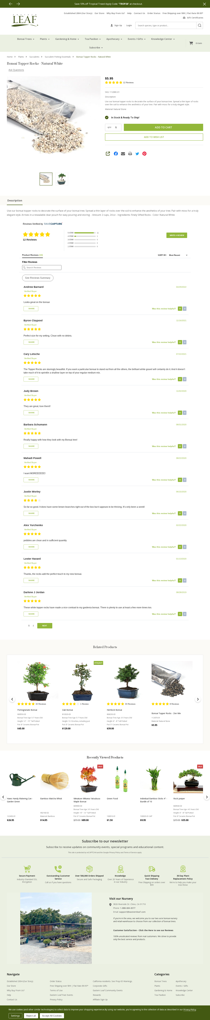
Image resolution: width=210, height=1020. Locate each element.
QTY (109, 127)
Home (10, 56)
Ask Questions (16, 70)
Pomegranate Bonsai (27, 709)
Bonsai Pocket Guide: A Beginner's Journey (84, 800)
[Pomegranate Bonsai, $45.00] (37, 681)
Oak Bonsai (67, 709)
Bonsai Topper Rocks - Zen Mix (166, 713)
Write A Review (177, 235)
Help (129, 13)
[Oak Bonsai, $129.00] (82, 681)
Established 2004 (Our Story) (78, 13)
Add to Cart (163, 127)
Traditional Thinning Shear (185, 798)
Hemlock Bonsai (114, 709)
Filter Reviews (29, 262)
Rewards (97, 995)
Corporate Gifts (100, 985)
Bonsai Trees (24, 39)
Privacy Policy (114, 853)
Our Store (99, 13)
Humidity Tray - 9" (148, 798)
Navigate (13, 974)
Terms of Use (56, 990)
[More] (33, 39)
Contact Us (139, 13)
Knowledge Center (161, 39)
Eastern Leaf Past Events (61, 995)
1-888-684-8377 (127, 908)
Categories (161, 974)
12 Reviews (128, 82)
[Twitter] (137, 154)
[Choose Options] (49, 826)
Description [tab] (14, 200)
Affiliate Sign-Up (100, 999)
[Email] (123, 154)
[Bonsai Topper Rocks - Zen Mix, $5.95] (172, 681)
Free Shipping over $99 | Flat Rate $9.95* (183, 13)
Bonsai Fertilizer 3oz (116, 798)
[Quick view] (48, 734)
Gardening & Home (65, 39)
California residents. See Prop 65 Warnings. (112, 981)
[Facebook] (116, 154)
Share (31, 309)
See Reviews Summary (37, 278)
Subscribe (94, 47)
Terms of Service (130, 853)
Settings (15, 1015)
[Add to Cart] (15, 826)
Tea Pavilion (91, 39)
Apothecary (113, 39)
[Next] (18, 4)
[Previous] (11, 4)
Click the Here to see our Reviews (156, 930)
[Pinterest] (144, 154)
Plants (43, 39)
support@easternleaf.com (132, 912)
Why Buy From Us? (116, 13)
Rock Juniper (46, 798)
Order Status (153, 13)
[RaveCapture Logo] (53, 224)
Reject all (31, 1015)
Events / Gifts (135, 39)
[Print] (130, 154)
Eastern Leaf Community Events (108, 990)
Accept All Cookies (52, 1015)
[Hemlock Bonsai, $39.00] (127, 681)
